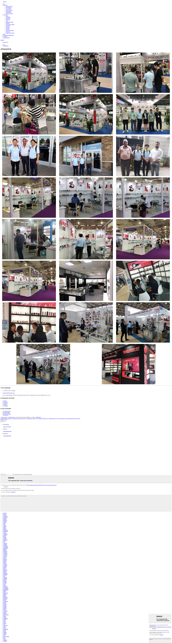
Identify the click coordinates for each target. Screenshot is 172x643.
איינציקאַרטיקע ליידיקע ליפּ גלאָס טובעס (57, 418)
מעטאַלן (7, 26)
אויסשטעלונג (8, 12)
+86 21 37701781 (7, 426)
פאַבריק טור (8, 8)
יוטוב (7, 415)
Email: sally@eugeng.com (9, 393)
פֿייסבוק (8, 411)
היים (4, 3)
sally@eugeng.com (7, 431)
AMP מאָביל (38, 417)
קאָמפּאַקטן (8, 17)
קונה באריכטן (8, 11)
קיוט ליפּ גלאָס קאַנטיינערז (43, 418)
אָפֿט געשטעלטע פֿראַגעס (8, 35)
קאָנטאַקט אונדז (6, 37)
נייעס (4, 34)
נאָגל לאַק (8, 28)
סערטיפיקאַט (8, 7)
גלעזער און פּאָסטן (9, 22)
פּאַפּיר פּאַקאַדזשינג (10, 30)
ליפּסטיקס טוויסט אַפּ (10, 24)
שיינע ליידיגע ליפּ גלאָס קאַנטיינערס (73, 418)
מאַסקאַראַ (8, 25)
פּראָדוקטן (5, 14)
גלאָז (7, 20)
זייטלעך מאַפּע (4, 417)
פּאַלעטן (7, 29)
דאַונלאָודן (5, 36)
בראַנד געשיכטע (9, 6)
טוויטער (9, 413)
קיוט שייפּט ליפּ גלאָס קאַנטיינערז (19, 418)
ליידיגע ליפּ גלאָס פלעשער (32, 418)
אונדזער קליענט (9, 10)
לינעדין (8, 412)
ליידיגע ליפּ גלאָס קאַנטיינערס (6, 418)
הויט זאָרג (8, 31)
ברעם (7, 16)
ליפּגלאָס (7, 23)
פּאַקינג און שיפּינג (9, 13)
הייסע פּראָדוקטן (11, 417)
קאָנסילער (8, 19)
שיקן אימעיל (3, 421)
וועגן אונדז (5, 5)
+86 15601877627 (7, 435)
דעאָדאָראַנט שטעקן (10, 33)
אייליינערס (8, 18)
